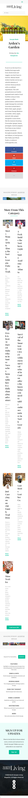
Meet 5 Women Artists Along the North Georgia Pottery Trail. (8, 251)
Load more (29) (14, 627)
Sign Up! (14, 752)
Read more (7, 314)
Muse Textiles (7, 579)
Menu (7, 12)
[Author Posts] (7, 225)
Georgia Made (14, 39)
